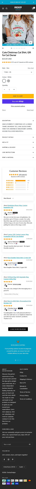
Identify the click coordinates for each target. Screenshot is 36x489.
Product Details (7, 137)
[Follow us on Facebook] (4, 459)
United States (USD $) (9, 467)
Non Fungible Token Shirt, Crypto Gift (19, 257)
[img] (8, 210)
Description (6, 120)
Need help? (30, 110)
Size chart (31, 68)
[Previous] (3, 48)
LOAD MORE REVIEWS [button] (18, 329)
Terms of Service (25, 392)
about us (8, 412)
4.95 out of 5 (23, 174)
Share (4, 110)
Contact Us (23, 376)
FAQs (21, 372)
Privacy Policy (24, 395)
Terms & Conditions (26, 399)
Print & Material (7, 157)
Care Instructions (8, 152)
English (21, 467)
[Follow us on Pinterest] (13, 459)
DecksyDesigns (11, 472)
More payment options (18, 106)
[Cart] (33, 8)
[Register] (29, 444)
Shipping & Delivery (9, 147)
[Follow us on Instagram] (8, 459)
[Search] (6, 8)
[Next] (33, 48)
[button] (6, 62)
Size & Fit (5, 142)
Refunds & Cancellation (24, 387)
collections (8, 414)
